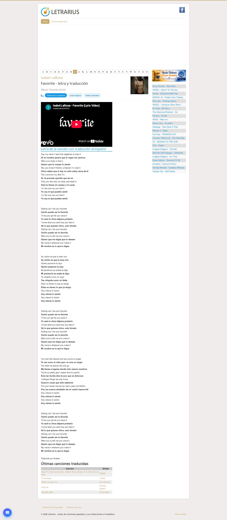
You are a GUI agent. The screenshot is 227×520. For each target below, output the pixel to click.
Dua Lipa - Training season (164, 100)
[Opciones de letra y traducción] (7, 512)
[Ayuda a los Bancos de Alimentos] (169, 75)
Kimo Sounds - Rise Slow (164, 86)
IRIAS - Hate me (160, 119)
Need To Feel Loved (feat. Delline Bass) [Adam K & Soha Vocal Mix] (69, 473)
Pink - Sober (158, 145)
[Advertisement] (113, 48)
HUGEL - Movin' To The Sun (165, 89)
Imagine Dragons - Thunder (165, 149)
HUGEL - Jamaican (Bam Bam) (167, 104)
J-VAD (102, 478)
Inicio (45, 21)
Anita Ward (104, 492)
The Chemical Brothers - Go (165, 112)
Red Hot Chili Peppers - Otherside (168, 152)
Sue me (44, 487)
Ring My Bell (47, 492)
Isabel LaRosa (52, 77)
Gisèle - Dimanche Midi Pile (165, 93)
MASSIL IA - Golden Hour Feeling (168, 97)
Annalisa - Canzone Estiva (164, 163)
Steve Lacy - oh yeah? (163, 123)
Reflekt (102, 473)
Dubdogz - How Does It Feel (165, 126)
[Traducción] (7, 496)
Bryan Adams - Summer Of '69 (166, 160)
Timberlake (46, 478)
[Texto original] (7, 486)
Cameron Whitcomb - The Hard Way (169, 137)
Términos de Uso (74, 507)
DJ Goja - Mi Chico (161, 108)
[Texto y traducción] (7, 505)
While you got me (49, 481)
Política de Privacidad (52, 507)
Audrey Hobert (102, 487)
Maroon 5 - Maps (160, 130)
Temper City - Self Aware (164, 171)
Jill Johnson (104, 481)
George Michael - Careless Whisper (168, 167)
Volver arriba (180, 514)
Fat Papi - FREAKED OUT (164, 134)
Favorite (54, 89)
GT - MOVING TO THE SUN (165, 141)
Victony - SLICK (160, 115)
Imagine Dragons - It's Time (165, 156)
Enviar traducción (59, 21)
